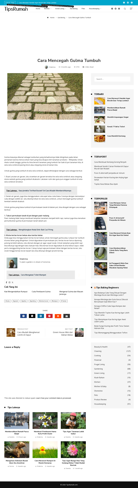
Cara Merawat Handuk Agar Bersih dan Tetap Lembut (37, 3)
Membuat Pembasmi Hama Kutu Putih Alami (45, 432)
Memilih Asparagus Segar (118, 117)
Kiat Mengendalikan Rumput (15, 291)
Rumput (55, 301)
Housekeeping (112, 404)
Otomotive (112, 391)
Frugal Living (112, 364)
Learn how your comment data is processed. (53, 398)
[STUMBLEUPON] (58, 316)
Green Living (112, 373)
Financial (112, 360)
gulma (24, 301)
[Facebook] (6, 282)
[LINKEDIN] (41, 316)
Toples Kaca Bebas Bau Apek (106, 184)
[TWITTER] (32, 316)
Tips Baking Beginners (107, 287)
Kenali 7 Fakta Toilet (116, 126)
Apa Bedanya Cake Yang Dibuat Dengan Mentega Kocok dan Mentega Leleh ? (110, 294)
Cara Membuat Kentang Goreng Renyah (110, 162)
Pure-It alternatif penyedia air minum (109, 173)
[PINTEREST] (49, 316)
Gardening (112, 369)
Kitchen (112, 382)
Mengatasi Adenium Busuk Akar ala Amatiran (17, 462)
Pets (112, 395)
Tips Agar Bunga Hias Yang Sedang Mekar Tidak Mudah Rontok (73, 463)
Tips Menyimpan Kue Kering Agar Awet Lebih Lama (110, 320)
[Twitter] (12, 282)
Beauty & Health (112, 347)
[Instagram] (9, 282)
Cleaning (112, 351)
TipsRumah (16, 8)
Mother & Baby (112, 386)
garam (16, 301)
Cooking (112, 355)
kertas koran (44, 301)
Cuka (8, 301)
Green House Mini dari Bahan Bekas (63, 332)
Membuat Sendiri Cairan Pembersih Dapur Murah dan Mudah (111, 167)
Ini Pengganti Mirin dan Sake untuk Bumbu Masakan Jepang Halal (118, 265)
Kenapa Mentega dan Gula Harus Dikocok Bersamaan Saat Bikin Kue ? (111, 300)
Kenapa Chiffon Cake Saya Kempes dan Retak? (110, 307)
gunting (33, 301)
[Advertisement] (69, 38)
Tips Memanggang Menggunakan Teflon (110, 332)
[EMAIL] (66, 316)
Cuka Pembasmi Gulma (41, 291)
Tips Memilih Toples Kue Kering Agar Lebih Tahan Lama (111, 314)
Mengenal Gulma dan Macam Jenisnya (71, 292)
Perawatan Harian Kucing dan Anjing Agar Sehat (111, 178)
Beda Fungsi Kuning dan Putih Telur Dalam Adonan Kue (111, 327)
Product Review (112, 399)
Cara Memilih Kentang (116, 136)
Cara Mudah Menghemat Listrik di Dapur (28, 332)
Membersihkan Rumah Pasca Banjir (17, 432)
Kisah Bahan (112, 377)
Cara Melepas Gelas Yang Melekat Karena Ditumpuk (118, 205)
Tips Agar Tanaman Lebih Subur (73, 432)
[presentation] (17, 2)
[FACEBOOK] (23, 316)
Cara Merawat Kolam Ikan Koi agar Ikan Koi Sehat (119, 234)
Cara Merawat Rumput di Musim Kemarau (45, 462)
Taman (64, 301)
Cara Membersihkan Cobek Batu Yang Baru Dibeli (118, 250)
